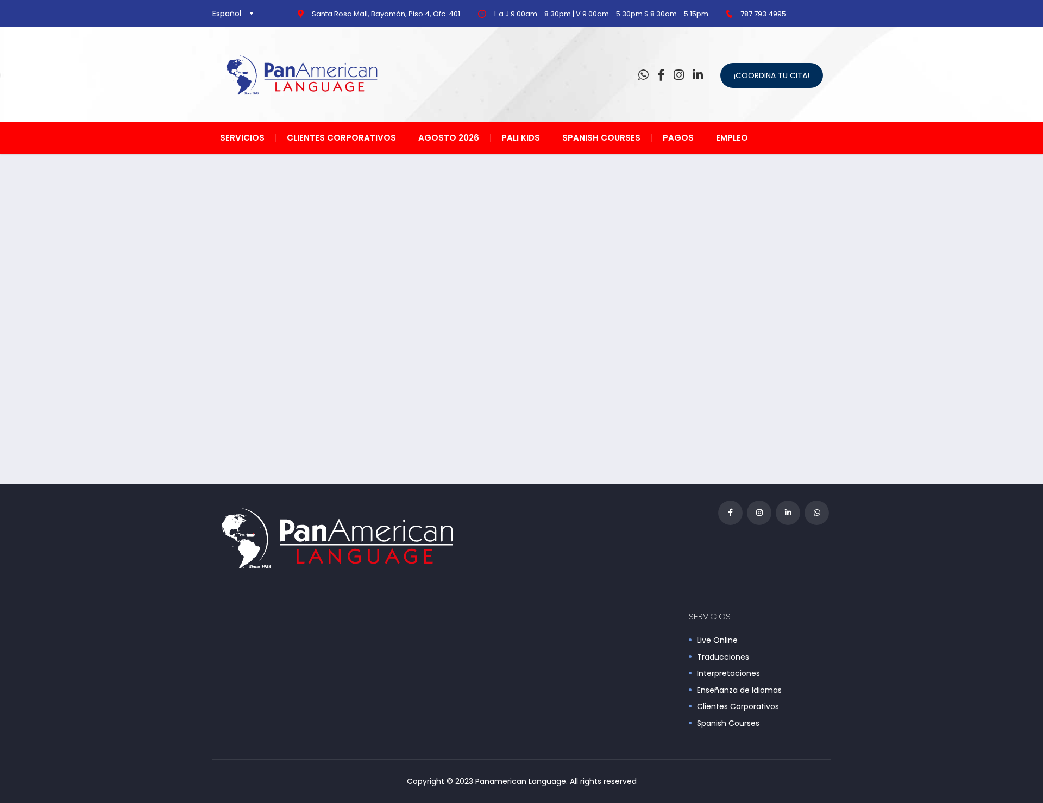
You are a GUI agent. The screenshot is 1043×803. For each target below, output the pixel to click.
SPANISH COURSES (601, 138)
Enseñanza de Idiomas (739, 690)
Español (226, 13)
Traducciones (723, 657)
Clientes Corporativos (738, 707)
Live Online (717, 641)
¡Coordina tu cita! (771, 75)
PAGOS (678, 138)
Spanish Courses (728, 724)
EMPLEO (732, 138)
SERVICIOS (242, 138)
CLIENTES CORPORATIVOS (341, 138)
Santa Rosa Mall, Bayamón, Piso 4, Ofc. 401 (386, 14)
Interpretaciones (728, 674)
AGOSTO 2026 (448, 138)
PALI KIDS (520, 138)
